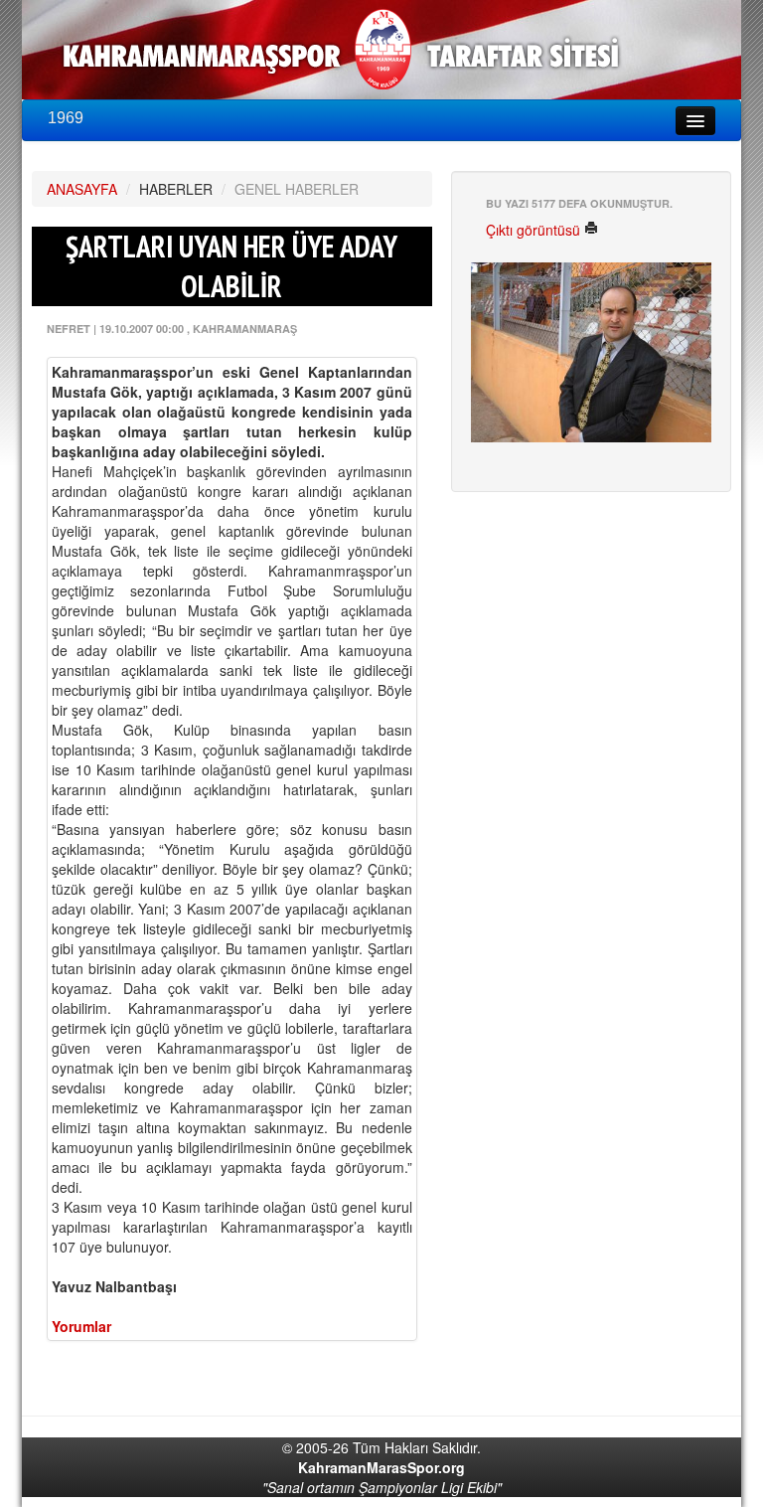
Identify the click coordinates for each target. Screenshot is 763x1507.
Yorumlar (81, 1326)
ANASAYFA (82, 189)
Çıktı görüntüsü (535, 230)
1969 (65, 117)
